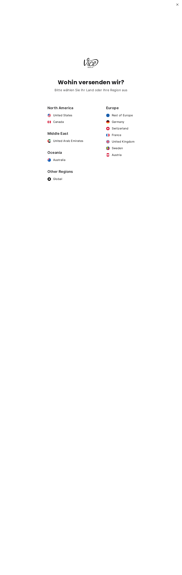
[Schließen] (179, 3)
